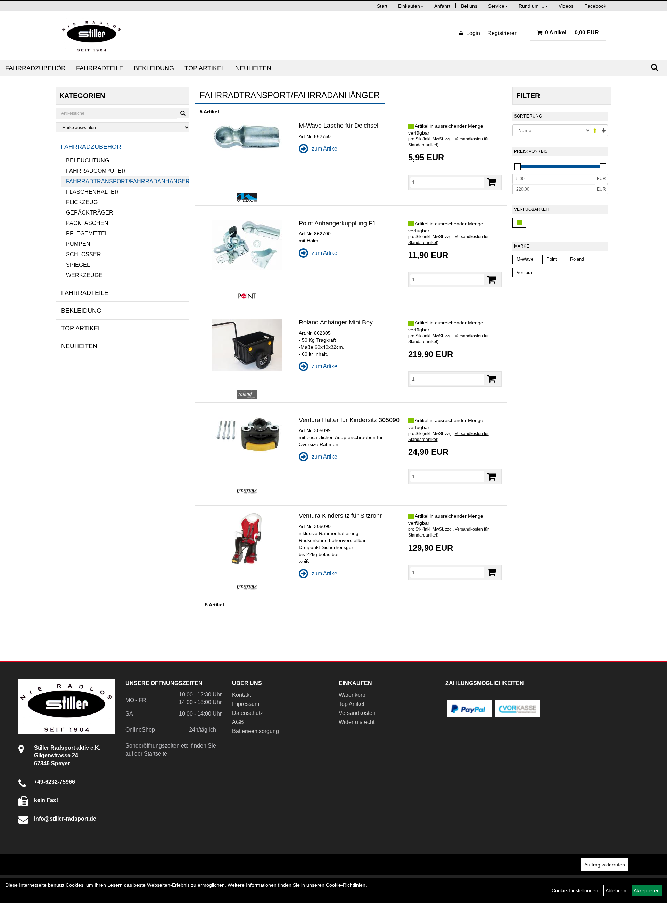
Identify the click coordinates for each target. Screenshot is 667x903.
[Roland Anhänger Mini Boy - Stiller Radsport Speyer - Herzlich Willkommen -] (247, 345)
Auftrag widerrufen (604, 865)
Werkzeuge (84, 275)
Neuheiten (253, 68)
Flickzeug (82, 202)
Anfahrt (442, 5)
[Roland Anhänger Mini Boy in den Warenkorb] (492, 379)
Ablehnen (616, 890)
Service (496, 5)
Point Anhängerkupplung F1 (337, 223)
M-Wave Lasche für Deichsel (338, 125)
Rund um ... (531, 5)
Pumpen (78, 244)
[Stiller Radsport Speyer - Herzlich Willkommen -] (92, 35)
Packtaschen (87, 223)
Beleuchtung (87, 160)
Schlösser (83, 254)
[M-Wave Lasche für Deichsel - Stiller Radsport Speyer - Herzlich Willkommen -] (247, 137)
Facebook (595, 5)
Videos (566, 5)
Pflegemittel (87, 233)
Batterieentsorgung (255, 731)
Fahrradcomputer (96, 171)
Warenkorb (352, 695)
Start (382, 5)
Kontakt (241, 695)
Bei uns (469, 5)
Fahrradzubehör (35, 68)
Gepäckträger (89, 213)
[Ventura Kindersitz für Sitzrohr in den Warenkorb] (492, 572)
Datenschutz (247, 713)
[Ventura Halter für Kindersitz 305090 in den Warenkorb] (492, 476)
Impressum (245, 704)
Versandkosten (357, 713)
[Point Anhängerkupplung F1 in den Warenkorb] (492, 280)
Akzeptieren (647, 890)
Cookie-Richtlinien (345, 885)
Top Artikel (204, 68)
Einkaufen (409, 5)
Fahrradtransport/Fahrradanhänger (127, 181)
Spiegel (78, 265)
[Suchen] (654, 67)
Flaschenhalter (92, 192)
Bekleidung (154, 68)
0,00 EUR (572, 32)
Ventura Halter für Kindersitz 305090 (349, 420)
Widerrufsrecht (356, 722)
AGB (238, 722)
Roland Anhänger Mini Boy (336, 322)
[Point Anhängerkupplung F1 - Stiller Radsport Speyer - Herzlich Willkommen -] (247, 245)
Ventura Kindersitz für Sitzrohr (340, 515)
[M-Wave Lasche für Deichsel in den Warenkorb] (492, 182)
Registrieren (502, 33)
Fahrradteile (99, 68)
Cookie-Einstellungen (575, 890)
